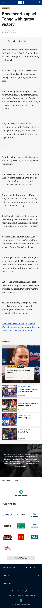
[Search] (39, 2)
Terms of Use (16, 591)
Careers (9, 595)
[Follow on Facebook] (31, 568)
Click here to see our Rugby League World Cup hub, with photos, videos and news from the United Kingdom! (21, 327)
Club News (5, 8)
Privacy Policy (26, 591)
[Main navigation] (3, 2)
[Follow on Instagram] (38, 568)
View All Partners (21, 558)
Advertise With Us (30, 595)
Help (14, 595)
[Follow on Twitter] (35, 568)
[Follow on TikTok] (27, 568)
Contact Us (20, 595)
